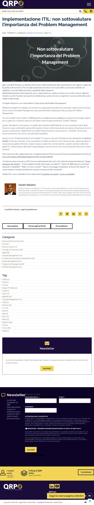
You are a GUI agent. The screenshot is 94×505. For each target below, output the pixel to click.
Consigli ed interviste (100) (12, 250)
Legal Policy (22, 502)
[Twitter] (67, 213)
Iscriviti (47, 368)
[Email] (86, 213)
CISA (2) (5, 285)
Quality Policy (58, 502)
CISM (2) (5, 282)
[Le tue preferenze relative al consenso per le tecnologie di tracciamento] (90, 501)
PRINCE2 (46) (7, 322)
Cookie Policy (31, 502)
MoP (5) (5, 311)
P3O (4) (5, 325)
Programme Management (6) (13, 264)
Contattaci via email (49, 174)
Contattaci (86, 472)
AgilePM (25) (7, 296)
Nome (62, 397)
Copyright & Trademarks (45, 502)
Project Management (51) (11, 261)
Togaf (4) (5, 331)
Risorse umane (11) (9, 247)
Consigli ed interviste (34, 33)
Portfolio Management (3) (12, 267)
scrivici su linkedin (67, 174)
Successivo (12, 226)
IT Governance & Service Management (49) (18, 258)
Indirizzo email (32, 397)
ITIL (49, 33)
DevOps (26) (6, 305)
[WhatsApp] (80, 213)
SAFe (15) (5, 294)
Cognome (29, 407)
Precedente (62, 226)
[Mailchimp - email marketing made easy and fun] (37, 456)
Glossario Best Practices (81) (13, 241)
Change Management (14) (12, 255)
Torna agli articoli (37, 226)
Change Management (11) (12, 299)
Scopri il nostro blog (35, 472)
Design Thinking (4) (9, 288)
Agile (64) (5, 252)
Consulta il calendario (10, 473)
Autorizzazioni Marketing (36, 416)
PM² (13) (5, 316)
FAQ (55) (5, 244)
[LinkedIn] (73, 213)
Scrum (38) (6, 328)
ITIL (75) (5, 308)
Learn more (29, 441)
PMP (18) (5, 319)
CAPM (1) (5, 291)
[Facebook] (61, 213)
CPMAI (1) (6, 279)
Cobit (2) (5, 302)
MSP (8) (5, 314)
